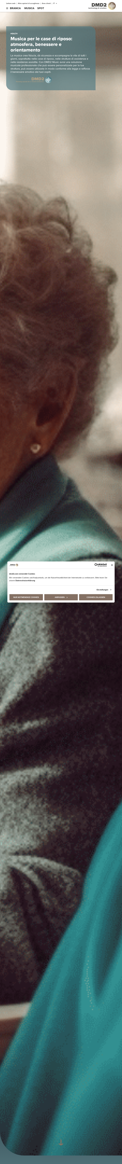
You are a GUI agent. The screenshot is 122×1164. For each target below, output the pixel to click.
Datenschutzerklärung (25, 580)
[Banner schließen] (112, 565)
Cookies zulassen (96, 597)
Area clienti (46, 3)
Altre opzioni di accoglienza (28, 3)
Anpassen (60, 597)
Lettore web (10, 3)
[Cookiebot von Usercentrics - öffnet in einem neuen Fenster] (96, 565)
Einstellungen (102, 590)
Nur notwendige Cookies (26, 597)
